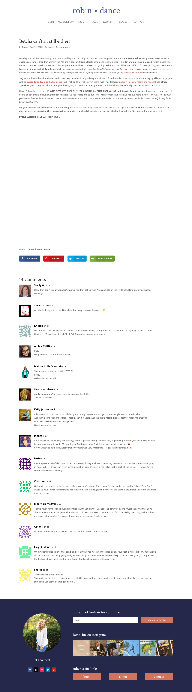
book (87, 676)
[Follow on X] (36, 669)
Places (123, 22)
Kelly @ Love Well (44, 409)
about (123, 676)
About (82, 22)
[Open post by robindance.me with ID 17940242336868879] (148, 648)
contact (159, 676)
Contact (139, 22)
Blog (95, 22)
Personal (49, 47)
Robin (25, 47)
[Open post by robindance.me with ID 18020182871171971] (164, 648)
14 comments (63, 47)
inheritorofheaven (45, 504)
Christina (39, 481)
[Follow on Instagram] (42, 669)
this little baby (112, 85)
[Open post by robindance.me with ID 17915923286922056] (114, 648)
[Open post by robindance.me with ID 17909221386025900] (98, 648)
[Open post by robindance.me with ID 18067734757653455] (131, 648)
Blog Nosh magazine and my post (139, 81)
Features (107, 22)
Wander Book (66, 22)
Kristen (38, 325)
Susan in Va (41, 305)
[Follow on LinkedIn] (48, 669)
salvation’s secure (132, 72)
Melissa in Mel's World (47, 366)
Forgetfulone (42, 547)
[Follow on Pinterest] (54, 669)
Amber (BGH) (42, 346)
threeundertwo (43, 389)
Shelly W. (39, 285)
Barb (37, 458)
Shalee (38, 569)
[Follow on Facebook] (30, 669)
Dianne (38, 435)
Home (51, 22)
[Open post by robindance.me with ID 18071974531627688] (81, 648)
